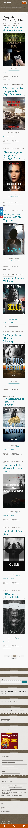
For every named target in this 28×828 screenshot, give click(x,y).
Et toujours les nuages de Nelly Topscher (12, 217)
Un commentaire (7, 212)
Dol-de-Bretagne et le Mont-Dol (8, 762)
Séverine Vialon (19, 84)
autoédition (12, 77)
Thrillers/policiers (16, 7)
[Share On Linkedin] (1, 214)
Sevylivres (6, 2)
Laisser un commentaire (13, 25)
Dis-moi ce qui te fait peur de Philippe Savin (12, 155)
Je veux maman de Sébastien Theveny (13, 401)
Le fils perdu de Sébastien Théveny (12, 338)
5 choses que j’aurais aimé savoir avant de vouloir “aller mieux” (13, 770)
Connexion (3, 807)
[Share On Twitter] (1, 211)
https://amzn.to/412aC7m (14, 446)
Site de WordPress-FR (5, 811)
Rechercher (3, 679)
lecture (17, 77)
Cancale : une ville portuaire (8, 766)
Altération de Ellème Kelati (11, 596)
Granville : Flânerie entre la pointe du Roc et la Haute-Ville (14, 764)
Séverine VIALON (7, 79)
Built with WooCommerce (6, 823)
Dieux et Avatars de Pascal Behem (12, 29)
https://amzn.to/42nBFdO (14, 260)
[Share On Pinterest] (1, 217)
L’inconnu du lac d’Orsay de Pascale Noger (13, 468)
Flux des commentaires (5, 810)
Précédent (7, 656)
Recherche (14, 826)
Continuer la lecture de (8, 72)
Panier (21, 825)
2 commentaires (11, 591)
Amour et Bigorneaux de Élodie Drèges (10, 768)
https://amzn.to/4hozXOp (14, 638)
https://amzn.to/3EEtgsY (14, 575)
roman (21, 77)
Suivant (14, 658)
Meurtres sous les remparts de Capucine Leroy (13, 91)
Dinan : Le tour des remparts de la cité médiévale (12, 760)
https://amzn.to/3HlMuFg (14, 133)
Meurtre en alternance (5, 719)
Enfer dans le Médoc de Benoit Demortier (11, 773)
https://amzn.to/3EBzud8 (14, 512)
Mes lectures (8, 7)
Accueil (3, 7)
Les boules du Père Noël (6, 720)
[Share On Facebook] (1, 208)
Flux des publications (5, 809)
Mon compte (4, 826)
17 (22, 656)
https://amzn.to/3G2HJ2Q (14, 196)
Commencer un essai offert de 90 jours (9, 701)
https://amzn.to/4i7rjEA (14, 319)
